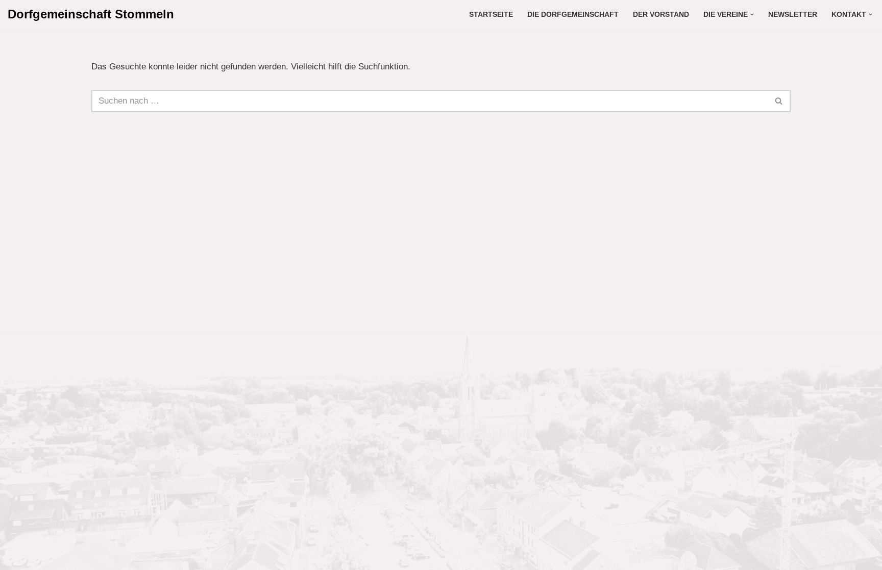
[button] (752, 14)
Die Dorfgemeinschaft (573, 14)
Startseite (491, 14)
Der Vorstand (661, 14)
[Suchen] (779, 101)
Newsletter (792, 14)
